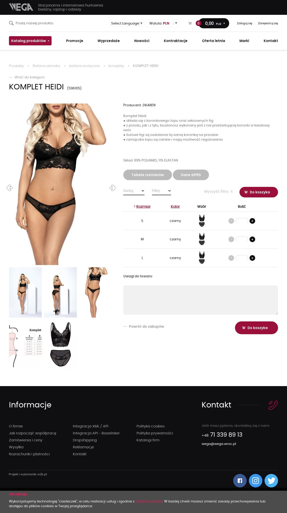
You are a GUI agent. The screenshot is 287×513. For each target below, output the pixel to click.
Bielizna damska (46, 66)
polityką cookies (149, 501)
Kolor (175, 206)
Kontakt (80, 454)
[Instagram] (255, 480)
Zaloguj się (244, 23)
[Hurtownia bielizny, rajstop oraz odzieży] (21, 7)
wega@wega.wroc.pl (219, 444)
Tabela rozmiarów (147, 174)
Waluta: (159, 23)
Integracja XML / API (90, 426)
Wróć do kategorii (30, 77)
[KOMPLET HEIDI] (60, 184)
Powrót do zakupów (146, 326)
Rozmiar (143, 206)
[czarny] (201, 221)
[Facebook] (240, 480)
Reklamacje (83, 447)
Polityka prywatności (155, 433)
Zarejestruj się (268, 23)
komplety (116, 66)
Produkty (16, 66)
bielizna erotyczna (84, 66)
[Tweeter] (271, 480)
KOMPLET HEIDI (145, 65)
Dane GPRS (191, 174)
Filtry (156, 190)
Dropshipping (85, 440)
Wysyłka (16, 447)
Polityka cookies (151, 426)
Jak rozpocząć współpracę (32, 433)
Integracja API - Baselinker (96, 433)
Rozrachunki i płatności (29, 454)
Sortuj (128, 190)
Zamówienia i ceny (25, 440)
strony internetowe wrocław (28, 475)
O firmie (16, 426)
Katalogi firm (148, 440)
